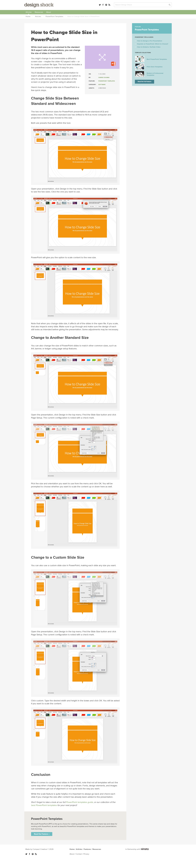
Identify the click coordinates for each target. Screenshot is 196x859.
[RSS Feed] (109, 5)
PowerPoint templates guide (79, 802)
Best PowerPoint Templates (157, 59)
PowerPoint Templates (106, 81)
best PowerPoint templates (44, 805)
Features (87, 849)
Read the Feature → (41, 834)
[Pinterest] (106, 5)
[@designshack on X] (26, 854)
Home (72, 849)
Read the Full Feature (144, 81)
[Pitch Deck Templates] (139, 69)
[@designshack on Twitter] (100, 5)
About (48, 12)
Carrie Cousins (103, 77)
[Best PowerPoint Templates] (139, 61)
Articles (29, 12)
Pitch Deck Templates (155, 67)
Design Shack (39, 5)
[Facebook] (103, 5)
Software (101, 84)
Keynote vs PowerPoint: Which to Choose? (152, 44)
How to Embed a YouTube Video (148, 47)
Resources (39, 12)
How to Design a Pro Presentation (149, 41)
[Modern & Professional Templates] (139, 76)
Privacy (86, 854)
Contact (79, 854)
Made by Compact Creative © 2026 (39, 849)
